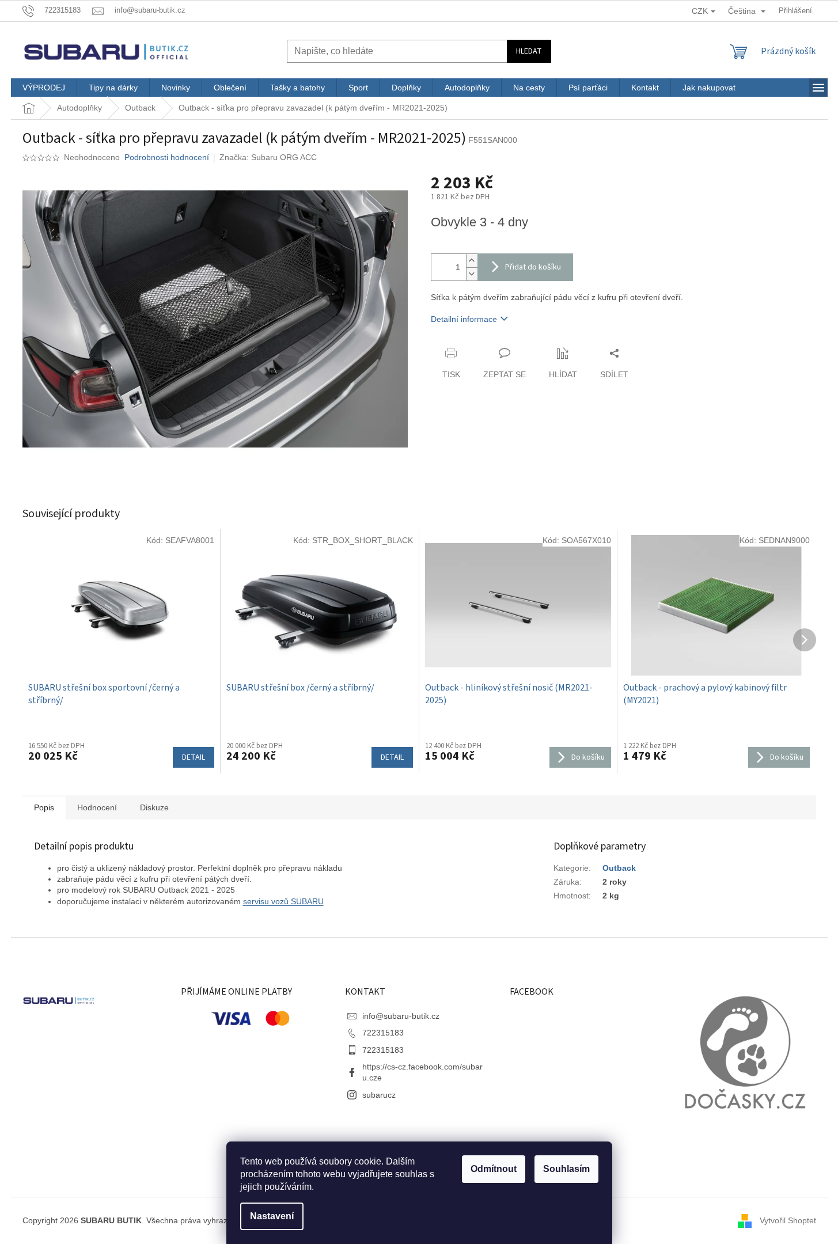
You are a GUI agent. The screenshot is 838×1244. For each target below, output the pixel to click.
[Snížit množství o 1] (471, 273)
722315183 (383, 1032)
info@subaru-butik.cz (400, 1016)
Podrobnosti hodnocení (166, 157)
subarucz (379, 1094)
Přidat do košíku (533, 267)
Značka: (268, 157)
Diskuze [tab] (154, 807)
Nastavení (272, 1216)
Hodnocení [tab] (97, 807)
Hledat (529, 51)
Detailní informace (464, 319)
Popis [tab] (44, 807)
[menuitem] (44, 87)
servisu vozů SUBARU (283, 901)
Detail (193, 757)
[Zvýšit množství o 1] (471, 260)
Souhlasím (566, 1169)
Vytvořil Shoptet (788, 1219)
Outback (619, 868)
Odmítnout (494, 1169)
